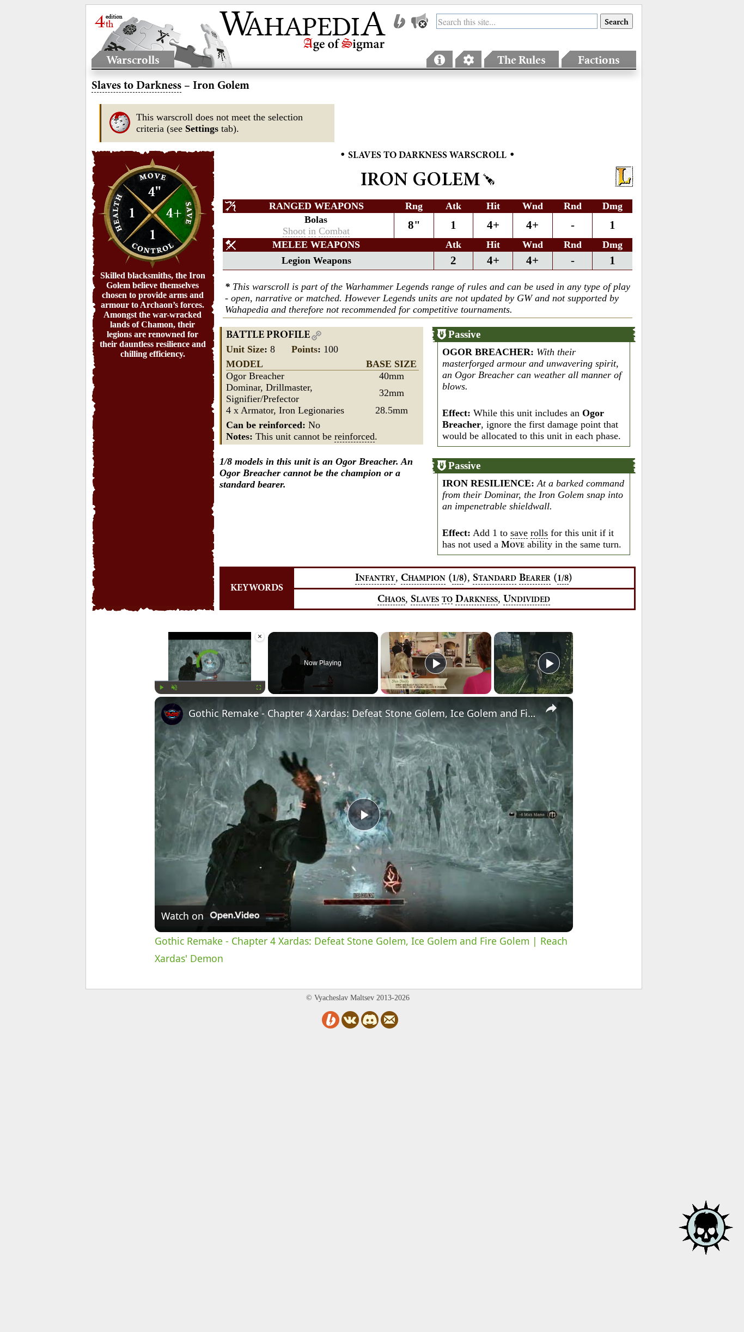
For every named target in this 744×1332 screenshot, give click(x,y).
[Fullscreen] (258, 687)
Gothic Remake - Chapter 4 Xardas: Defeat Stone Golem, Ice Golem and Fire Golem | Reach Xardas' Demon (362, 713)
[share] (551, 708)
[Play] (161, 687)
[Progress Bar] (210, 681)
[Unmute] (174, 687)
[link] (172, 714)
